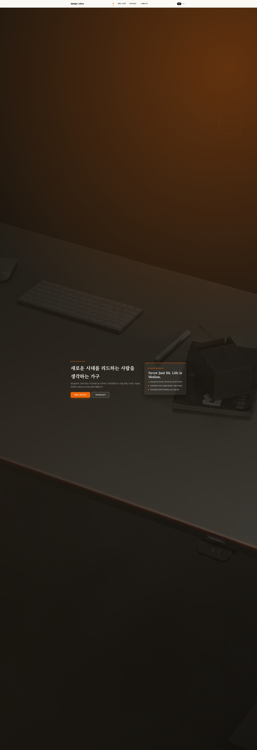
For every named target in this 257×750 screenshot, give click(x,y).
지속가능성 (132, 4)
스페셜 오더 (144, 4)
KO (179, 4)
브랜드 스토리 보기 (80, 395)
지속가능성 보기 (100, 395)
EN (184, 4)
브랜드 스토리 (122, 4)
